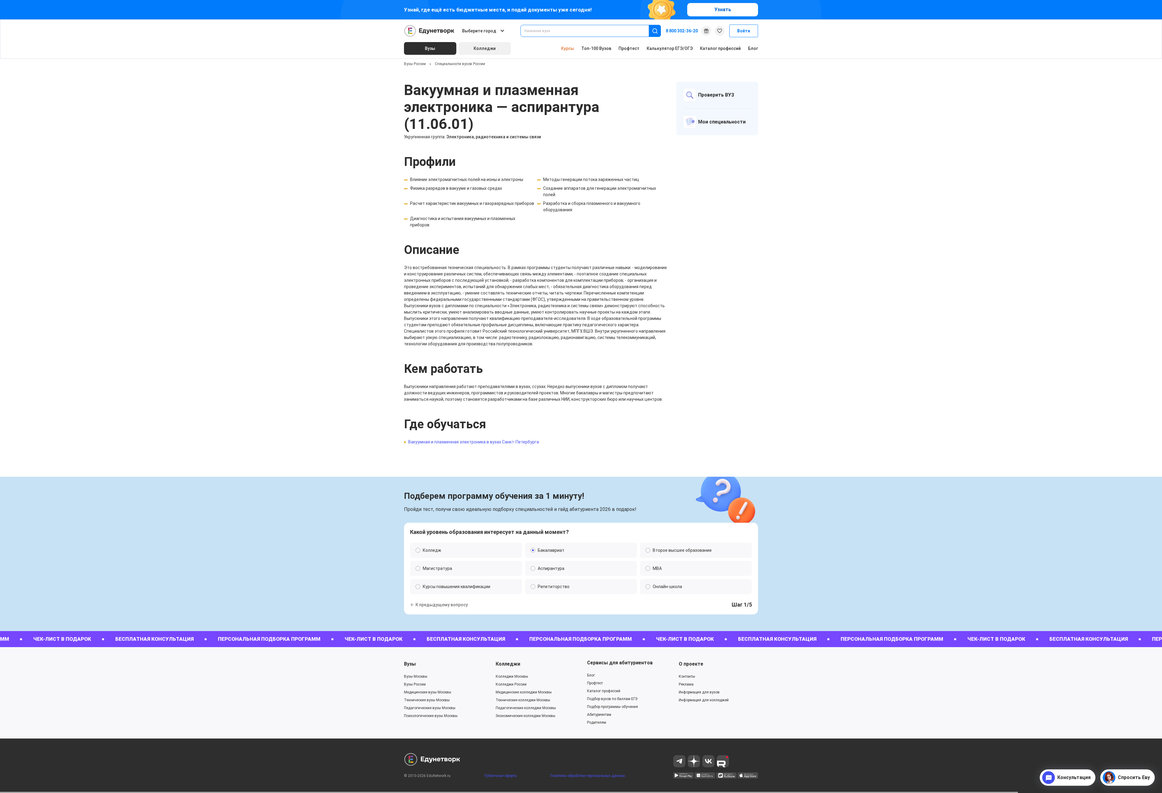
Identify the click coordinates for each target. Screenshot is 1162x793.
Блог (753, 48)
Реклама (686, 684)
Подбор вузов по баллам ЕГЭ (612, 699)
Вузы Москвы (415, 676)
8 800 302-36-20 (682, 30)
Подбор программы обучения (612, 707)
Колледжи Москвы (512, 676)
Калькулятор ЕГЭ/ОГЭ (670, 48)
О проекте (691, 664)
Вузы (410, 664)
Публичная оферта (500, 776)
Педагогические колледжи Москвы (526, 708)
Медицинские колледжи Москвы (524, 692)
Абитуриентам (599, 714)
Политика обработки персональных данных (587, 776)
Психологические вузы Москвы (431, 716)
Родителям (596, 722)
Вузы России (415, 64)
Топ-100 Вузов (596, 48)
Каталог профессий (720, 48)
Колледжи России (511, 684)
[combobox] (588, 31)
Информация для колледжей (704, 700)
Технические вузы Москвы (427, 700)
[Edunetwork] (429, 31)
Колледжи (508, 664)
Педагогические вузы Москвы (429, 708)
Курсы (567, 48)
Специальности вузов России (460, 64)
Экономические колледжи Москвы (525, 716)
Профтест (629, 48)
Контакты (687, 676)
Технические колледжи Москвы (523, 700)
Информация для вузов (699, 692)
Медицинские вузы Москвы (427, 692)
